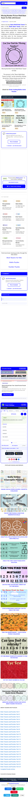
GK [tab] (4, 410)
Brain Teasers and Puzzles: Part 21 (11, 761)
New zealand (5, 436)
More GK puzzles (5, 445)
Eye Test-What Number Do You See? (14, 680)
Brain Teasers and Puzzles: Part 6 (10, 724)
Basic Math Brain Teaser (17, 24)
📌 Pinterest (14, 792)
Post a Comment (14, 141)
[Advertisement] (14, 160)
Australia (4, 426)
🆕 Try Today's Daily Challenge (14, 186)
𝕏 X (14, 788)
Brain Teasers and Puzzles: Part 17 (11, 751)
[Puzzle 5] (16, 442)
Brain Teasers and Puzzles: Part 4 (10, 719)
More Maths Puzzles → (14, 182)
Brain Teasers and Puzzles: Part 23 (11, 766)
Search (24, 7)
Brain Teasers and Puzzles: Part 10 (11, 734)
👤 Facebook (8, 788)
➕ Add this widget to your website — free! (10, 448)
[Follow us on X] (16, 459)
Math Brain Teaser (14, 26)
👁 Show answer (6, 440)
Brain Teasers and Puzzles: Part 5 (10, 722)
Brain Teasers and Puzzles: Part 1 (10, 712)
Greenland (5, 433)
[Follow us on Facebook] (18, 459)
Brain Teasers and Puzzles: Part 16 (11, 749)
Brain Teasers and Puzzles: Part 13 (11, 742)
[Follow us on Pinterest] (9, 459)
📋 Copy (22, 795)
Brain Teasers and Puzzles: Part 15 (11, 746)
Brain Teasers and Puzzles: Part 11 (11, 737)
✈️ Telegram (7, 795)
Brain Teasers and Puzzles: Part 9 (10, 732)
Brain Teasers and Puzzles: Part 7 (10, 727)
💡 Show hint (4, 424)
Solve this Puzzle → (7, 394)
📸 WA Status (15, 795)
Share (24, 445)
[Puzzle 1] (11, 442)
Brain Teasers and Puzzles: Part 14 (11, 744)
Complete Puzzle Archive (8, 769)
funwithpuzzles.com (15, 461)
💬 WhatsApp (20, 788)
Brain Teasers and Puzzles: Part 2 (10, 714)
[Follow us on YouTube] (11, 459)
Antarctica (5, 430)
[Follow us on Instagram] (14, 459)
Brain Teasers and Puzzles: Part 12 (11, 739)
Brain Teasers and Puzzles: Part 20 (11, 759)
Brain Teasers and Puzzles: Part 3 (10, 717)
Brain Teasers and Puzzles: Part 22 (11, 764)
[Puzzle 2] (12, 442)
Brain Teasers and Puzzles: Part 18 (11, 754)
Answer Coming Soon (14, 82)
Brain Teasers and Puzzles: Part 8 (10, 729)
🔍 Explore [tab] (23, 410)
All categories (15, 445)
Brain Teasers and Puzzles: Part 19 (11, 756)
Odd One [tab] (17, 410)
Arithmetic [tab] (11, 410)
